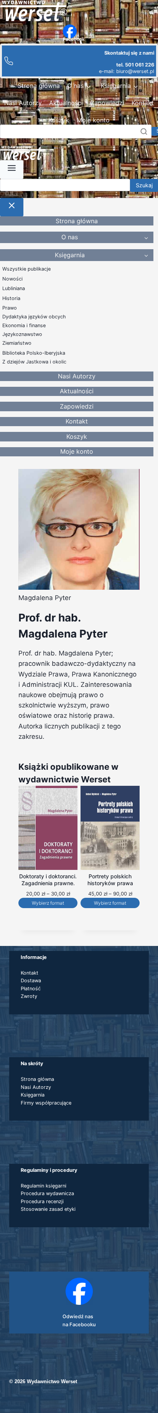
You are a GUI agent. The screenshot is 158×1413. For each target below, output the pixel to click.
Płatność (31, 988)
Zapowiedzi (107, 103)
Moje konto (93, 120)
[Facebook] (70, 31)
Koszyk (58, 120)
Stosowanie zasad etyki (48, 1209)
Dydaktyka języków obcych (34, 317)
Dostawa (31, 980)
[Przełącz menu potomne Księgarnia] (136, 86)
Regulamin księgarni (43, 1186)
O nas (75, 85)
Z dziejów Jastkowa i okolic (34, 362)
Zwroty (29, 996)
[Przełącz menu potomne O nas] (89, 86)
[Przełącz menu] (11, 169)
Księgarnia (116, 85)
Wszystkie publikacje (26, 269)
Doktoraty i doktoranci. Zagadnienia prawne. (48, 879)
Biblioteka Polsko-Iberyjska (33, 353)
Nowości (12, 279)
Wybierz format (48, 903)
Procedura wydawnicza (47, 1193)
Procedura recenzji (42, 1201)
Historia (11, 298)
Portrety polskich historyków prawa (110, 879)
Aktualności (66, 103)
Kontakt (143, 103)
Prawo (9, 308)
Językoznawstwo (22, 334)
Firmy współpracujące (46, 1103)
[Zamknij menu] (11, 207)
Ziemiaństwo (16, 343)
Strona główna (39, 85)
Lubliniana (13, 288)
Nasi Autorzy (23, 103)
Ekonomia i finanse (24, 325)
